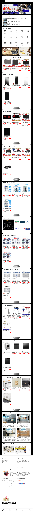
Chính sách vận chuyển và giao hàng (22, 463)
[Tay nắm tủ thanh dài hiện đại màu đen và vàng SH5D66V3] (7, 382)
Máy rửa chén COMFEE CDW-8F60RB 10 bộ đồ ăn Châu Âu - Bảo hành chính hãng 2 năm (16, 352)
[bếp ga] (10, 51)
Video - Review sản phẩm (8, 443)
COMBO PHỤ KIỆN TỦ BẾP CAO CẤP (10, 235)
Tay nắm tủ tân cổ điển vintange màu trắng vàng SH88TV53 (6, 403)
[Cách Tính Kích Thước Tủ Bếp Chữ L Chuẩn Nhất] (23, 432)
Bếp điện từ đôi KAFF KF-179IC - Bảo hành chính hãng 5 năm (16, 122)
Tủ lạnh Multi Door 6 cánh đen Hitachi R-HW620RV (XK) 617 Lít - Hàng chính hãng (16, 86)
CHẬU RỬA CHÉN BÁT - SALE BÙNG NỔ (10, 269)
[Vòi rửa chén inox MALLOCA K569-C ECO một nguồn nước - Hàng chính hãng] (26, 310)
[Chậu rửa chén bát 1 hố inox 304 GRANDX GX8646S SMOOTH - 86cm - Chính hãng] (7, 290)
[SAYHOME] (3, 2)
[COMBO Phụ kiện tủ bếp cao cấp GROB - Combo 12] (16, 240)
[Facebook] (17, 480)
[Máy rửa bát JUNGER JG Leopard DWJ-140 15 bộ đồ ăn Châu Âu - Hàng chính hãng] (7, 346)
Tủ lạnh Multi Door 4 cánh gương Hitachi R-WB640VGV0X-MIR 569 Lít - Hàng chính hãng (6, 86)
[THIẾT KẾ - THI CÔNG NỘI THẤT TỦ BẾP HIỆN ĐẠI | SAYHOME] (20, 449)
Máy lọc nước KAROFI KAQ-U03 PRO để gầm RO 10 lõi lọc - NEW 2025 (16, 194)
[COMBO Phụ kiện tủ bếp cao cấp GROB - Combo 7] (7, 255)
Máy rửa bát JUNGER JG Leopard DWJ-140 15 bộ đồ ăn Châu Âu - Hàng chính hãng (7, 352)
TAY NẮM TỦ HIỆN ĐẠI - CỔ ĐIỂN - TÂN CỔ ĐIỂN (12, 377)
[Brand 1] (8, 225)
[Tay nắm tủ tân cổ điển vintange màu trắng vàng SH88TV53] (7, 397)
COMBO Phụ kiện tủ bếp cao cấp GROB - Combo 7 (6, 260)
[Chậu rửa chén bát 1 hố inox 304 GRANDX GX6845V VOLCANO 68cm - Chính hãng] (26, 275)
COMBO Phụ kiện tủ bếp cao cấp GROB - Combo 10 (25, 246)
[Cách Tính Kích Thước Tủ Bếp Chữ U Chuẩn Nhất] (5, 22)
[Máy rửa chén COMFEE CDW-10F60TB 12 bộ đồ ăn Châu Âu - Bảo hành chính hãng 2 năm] (26, 346)
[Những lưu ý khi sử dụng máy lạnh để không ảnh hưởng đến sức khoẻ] (5, 19)
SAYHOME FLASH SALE (16, 57)
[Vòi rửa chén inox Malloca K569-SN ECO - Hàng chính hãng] (7, 325)
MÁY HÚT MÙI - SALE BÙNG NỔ (9, 146)
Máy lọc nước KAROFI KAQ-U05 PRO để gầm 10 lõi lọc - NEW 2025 (26, 194)
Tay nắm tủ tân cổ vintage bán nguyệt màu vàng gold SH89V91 (26, 388)
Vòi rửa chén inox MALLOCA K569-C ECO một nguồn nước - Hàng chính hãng (26, 316)
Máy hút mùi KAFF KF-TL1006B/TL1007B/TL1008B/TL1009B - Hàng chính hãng (7, 173)
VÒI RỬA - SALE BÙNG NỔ (8, 305)
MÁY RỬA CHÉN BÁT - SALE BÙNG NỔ (10, 340)
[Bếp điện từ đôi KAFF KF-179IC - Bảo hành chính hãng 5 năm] (16, 117)
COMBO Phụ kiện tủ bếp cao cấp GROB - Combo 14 (6, 246)
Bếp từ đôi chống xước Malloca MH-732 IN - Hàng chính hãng (7, 68)
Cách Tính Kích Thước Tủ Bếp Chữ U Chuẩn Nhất (13, 21)
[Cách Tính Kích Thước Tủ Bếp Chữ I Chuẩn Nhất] (5, 25)
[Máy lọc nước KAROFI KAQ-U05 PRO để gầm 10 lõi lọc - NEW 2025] (26, 188)
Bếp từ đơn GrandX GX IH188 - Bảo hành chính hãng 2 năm (7, 137)
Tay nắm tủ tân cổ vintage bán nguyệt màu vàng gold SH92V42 (16, 388)
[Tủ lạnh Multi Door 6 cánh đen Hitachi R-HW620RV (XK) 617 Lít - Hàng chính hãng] (16, 80)
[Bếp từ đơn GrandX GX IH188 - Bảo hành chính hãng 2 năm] (7, 131)
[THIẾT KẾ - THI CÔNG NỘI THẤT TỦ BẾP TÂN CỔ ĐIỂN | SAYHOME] (8, 449)
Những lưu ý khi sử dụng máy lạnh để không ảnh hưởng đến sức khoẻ (16, 18)
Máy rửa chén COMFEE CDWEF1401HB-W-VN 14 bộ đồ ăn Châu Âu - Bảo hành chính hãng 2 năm (7, 367)
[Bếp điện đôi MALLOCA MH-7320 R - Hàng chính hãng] (7, 117)
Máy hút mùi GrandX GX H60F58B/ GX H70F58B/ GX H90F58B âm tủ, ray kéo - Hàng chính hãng (25, 157)
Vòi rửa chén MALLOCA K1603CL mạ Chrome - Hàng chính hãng (7, 316)
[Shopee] (19, 480)
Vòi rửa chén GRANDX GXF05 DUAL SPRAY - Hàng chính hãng (16, 316)
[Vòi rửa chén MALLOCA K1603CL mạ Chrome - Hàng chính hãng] (7, 310)
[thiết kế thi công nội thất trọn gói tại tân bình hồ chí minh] (16, 8)
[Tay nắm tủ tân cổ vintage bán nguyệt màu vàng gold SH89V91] (26, 382)
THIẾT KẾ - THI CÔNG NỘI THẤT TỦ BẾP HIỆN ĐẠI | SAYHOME (20, 453)
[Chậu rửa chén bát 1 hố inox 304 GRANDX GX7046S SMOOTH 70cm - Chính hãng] (7, 275)
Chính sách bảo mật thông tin (21, 460)
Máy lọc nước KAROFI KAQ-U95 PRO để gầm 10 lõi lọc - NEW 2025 (7, 209)
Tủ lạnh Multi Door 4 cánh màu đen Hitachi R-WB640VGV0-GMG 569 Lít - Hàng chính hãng (7, 102)
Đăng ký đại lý (4, 462)
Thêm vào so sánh (6, 89)
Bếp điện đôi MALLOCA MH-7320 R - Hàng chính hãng (6, 122)
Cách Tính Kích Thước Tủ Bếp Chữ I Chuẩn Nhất (13, 24)
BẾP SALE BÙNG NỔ (7, 111)
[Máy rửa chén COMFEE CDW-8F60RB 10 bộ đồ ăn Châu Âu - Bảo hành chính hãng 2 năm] (16, 346)
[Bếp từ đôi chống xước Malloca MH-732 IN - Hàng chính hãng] (7, 63)
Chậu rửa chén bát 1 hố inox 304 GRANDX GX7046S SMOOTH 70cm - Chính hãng (6, 281)
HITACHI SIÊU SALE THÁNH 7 (8, 74)
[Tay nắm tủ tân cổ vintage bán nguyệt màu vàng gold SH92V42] (16, 382)
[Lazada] (20, 480)
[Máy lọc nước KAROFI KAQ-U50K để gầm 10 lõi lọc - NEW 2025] (7, 188)
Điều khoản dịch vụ (5, 460)
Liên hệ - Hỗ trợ (4, 461)
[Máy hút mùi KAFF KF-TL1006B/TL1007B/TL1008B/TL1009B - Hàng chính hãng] (7, 167)
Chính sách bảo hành (20, 466)
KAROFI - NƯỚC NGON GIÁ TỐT (9, 182)
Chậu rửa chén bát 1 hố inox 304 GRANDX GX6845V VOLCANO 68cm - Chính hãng (25, 281)
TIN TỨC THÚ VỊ (6, 16)
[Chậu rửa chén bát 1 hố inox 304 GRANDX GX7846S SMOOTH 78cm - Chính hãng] (16, 275)
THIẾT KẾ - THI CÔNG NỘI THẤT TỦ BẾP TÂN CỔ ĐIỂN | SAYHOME (8, 453)
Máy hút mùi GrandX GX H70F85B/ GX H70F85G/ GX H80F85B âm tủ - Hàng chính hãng (7, 157)
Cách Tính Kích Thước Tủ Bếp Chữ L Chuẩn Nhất (23, 437)
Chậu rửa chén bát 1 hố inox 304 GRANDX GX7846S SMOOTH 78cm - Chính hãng (16, 281)
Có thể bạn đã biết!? (7, 412)
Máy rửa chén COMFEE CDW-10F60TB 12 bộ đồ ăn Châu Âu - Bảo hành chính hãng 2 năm (26, 352)
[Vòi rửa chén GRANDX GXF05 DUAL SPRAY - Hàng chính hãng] (16, 310)
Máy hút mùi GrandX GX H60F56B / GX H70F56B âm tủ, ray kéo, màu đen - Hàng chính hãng (16, 157)
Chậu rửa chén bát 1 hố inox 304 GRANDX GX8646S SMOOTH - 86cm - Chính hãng (7, 295)
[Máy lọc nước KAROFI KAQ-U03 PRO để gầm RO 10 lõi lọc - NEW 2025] (16, 188)
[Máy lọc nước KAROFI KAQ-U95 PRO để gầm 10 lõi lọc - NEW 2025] (7, 203)
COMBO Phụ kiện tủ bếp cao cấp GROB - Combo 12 (16, 246)
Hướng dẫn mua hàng (20, 467)
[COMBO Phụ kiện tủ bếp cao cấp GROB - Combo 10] (26, 240)
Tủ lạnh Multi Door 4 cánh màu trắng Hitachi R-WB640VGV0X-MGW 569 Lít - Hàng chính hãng (26, 86)
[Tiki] (22, 480)
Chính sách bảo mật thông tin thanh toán (23, 461)
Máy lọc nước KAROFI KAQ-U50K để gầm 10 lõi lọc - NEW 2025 (7, 194)
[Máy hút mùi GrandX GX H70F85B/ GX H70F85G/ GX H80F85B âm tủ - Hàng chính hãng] (7, 152)
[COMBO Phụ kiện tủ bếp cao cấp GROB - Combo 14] (7, 240)
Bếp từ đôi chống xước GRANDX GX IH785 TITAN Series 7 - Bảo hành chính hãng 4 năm (25, 68)
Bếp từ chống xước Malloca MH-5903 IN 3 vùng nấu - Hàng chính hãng (16, 68)
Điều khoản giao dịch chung (21, 462)
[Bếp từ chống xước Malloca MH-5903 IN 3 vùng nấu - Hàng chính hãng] (16, 63)
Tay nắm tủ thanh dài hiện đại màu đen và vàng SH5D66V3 (7, 388)
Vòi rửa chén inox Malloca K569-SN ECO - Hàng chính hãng (6, 331)
